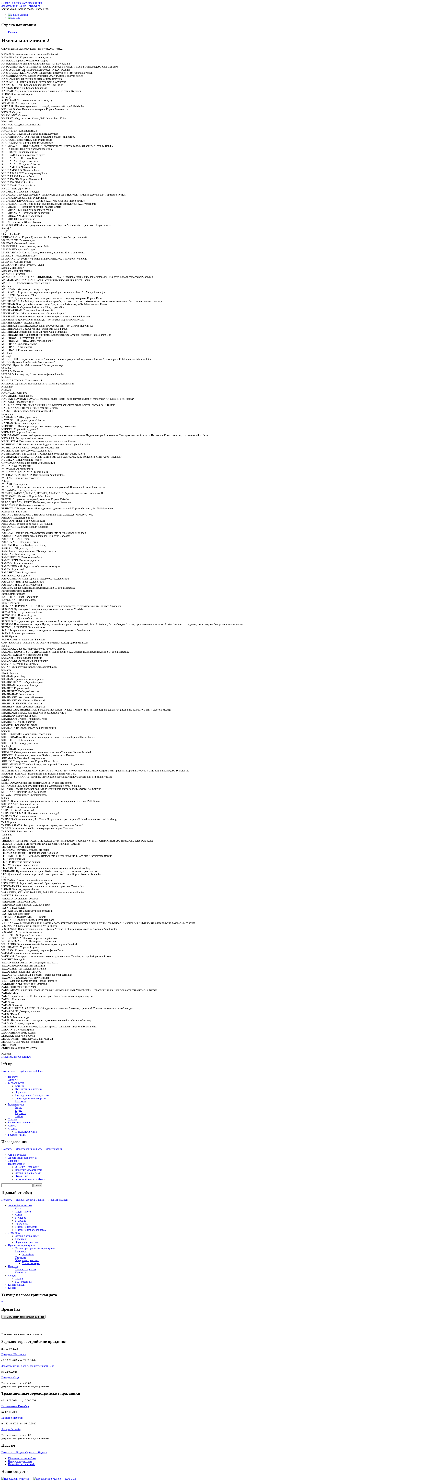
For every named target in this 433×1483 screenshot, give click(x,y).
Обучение (20, 1092)
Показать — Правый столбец (18, 1199)
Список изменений (26, 1131)
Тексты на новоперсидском (30, 1229)
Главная (12, 32)
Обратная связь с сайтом (22, 1458)
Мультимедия (16, 1104)
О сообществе (16, 1082)
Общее (12, 1275)
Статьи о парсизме (25, 1269)
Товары (12, 1119)
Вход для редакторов (20, 1461)
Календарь (21, 1239)
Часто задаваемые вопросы (30, 1098)
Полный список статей (21, 1464)
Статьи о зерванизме (27, 1235)
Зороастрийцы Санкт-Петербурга (20, 5)
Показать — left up (12, 1071)
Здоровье (13, 1160)
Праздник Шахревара (13, 1354)
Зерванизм (14, 1232)
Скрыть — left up (33, 1071)
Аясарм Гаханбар (11, 1429)
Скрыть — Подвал (36, 1452)
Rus (17, 17)
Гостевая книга (17, 1134)
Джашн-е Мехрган (12, 1417)
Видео (18, 1107)
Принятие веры (31, 1263)
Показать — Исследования (16, 1148)
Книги (12, 1287)
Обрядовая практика (27, 1242)
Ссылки (12, 1125)
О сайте (12, 1128)
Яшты (18, 1214)
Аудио (18, 1110)
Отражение (21, 1176)
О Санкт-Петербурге (27, 1166)
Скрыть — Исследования (47, 1148)
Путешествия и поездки (28, 1089)
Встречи (20, 1085)
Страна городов (17, 1154)
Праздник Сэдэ (10, 1377)
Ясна (18, 1208)
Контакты (20, 1101)
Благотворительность (20, 1122)
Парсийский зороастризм (16, 1056)
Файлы (19, 1116)
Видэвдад (20, 1220)
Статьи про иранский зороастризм (35, 1248)
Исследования (16, 1163)
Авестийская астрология (22, 1157)
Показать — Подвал (13, 1452)
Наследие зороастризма (28, 1169)
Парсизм (13, 1266)
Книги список (16, 1284)
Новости (13, 1076)
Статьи (19, 1278)
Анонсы (13, 1079)
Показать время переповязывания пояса (23, 1317)
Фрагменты (21, 1223)
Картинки (20, 1113)
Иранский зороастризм (21, 1245)
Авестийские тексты (20, 1205)
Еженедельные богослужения (32, 1095)
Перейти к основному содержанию (21, 2)
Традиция (20, 1257)
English (23, 14)
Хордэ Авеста (23, 1211)
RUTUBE (70, 1478)
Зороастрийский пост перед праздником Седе (27, 1365)
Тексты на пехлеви (26, 1226)
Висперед (20, 1217)
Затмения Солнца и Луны (30, 1179)
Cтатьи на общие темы (28, 1173)
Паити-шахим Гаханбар (15, 1406)
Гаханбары (28, 1254)
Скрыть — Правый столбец (52, 1199)
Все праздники (23, 1281)
